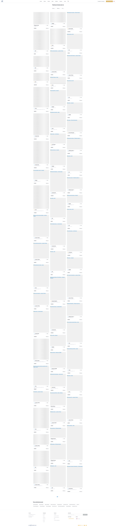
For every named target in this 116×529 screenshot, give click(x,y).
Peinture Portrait (54, 506)
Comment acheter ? (56, 517)
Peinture (47, 28)
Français (79, 518)
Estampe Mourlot (59, 504)
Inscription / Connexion (101, 1)
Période (58, 8)
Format (53, 8)
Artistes (44, 520)
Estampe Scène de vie (72, 504)
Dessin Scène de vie (53, 504)
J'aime (47, 25)
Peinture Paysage (48, 506)
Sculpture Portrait (74, 506)
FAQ (54, 518)
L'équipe (55, 514)
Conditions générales (56, 520)
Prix (62, 8)
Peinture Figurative (35, 506)
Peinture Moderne (42, 506)
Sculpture (44, 518)
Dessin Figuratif (41, 504)
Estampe (44, 517)
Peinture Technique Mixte (61, 506)
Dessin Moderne (47, 504)
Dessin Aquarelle (35, 504)
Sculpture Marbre (68, 506)
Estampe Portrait (65, 504)
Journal (44, 521)
